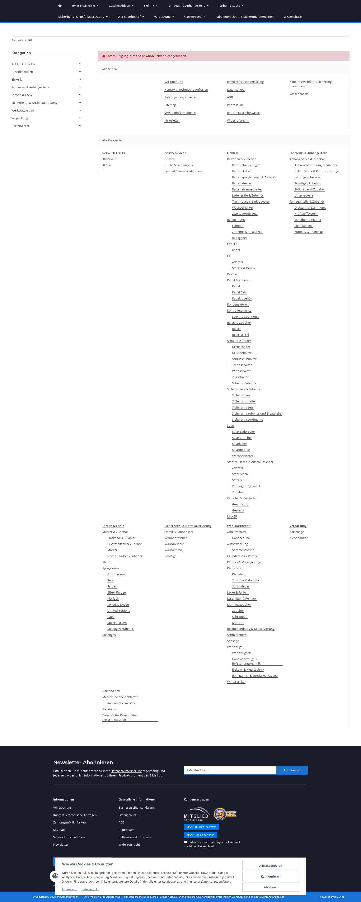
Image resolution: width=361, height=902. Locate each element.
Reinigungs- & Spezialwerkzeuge (255, 675)
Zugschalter (240, 377)
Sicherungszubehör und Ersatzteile (256, 413)
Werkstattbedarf (22, 110)
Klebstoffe (234, 568)
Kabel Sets (239, 292)
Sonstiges (109, 635)
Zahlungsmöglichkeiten (181, 97)
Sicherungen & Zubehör (244, 389)
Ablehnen (271, 887)
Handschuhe (241, 538)
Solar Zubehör (242, 438)
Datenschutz (90, 889)
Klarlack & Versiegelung (243, 562)
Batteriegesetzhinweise (243, 113)
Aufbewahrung (237, 544)
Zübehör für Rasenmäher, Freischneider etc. (120, 717)
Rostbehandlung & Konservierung (251, 629)
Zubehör (238, 492)
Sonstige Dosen (118, 604)
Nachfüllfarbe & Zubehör (124, 556)
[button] (46, 64)
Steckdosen (240, 474)
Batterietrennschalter (247, 189)
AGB (230, 97)
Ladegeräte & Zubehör (247, 195)
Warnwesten (173, 550)
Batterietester (241, 183)
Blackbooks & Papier (121, 538)
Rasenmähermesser (121, 703)
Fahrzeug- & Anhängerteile (30, 87)
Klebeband (239, 574)
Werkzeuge (235, 647)
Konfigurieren (271, 876)
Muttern (238, 623)
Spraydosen (110, 568)
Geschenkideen (22, 72)
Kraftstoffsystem (306, 214)
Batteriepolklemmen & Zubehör (254, 177)
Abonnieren (292, 770)
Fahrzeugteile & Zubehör (307, 201)
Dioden (232, 274)
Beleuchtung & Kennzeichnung (316, 171)
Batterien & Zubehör (241, 159)
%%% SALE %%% (23, 64)
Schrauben (239, 617)
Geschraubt (240, 504)
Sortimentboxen (243, 550)
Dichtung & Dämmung (310, 207)
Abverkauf (109, 159)
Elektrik (16, 79)
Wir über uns (174, 82)
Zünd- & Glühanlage (309, 232)
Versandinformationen (180, 113)
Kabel (236, 250)
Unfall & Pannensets (179, 532)
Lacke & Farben (237, 592)
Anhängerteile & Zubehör (307, 159)
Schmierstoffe (237, 635)
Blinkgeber (239, 238)
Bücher (170, 159)
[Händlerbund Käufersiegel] (225, 814)
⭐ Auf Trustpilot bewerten (201, 827)
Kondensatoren (238, 304)
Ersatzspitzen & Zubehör (124, 544)
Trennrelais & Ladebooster (250, 201)
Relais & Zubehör (239, 323)
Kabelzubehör (242, 298)
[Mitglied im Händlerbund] (197, 814)
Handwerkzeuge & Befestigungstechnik (246, 661)
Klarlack (112, 598)
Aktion (106, 165)
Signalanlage (304, 226)
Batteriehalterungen (246, 165)
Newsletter (172, 120)
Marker (112, 550)
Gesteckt (238, 510)
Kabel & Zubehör (239, 280)
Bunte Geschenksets (179, 165)
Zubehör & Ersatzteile (247, 232)
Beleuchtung (236, 220)
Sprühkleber (240, 586)
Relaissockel (240, 335)
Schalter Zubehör (244, 383)
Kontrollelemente (239, 310)
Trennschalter (242, 365)
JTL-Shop (339, 896)
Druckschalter (242, 353)
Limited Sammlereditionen (183, 171)
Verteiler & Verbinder (242, 498)
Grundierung (116, 574)
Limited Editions (118, 611)
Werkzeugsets (242, 653)
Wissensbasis (293, 17)
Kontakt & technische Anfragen (186, 89)
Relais (236, 329)
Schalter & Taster (239, 341)
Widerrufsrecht (237, 120)
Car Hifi (232, 244)
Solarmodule (241, 450)
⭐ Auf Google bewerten (200, 834)
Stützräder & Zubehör (310, 189)
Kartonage (297, 532)
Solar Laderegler (243, 432)
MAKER (232, 516)
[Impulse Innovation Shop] (60, 5)
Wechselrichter (242, 207)
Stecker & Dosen (243, 268)
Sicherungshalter (244, 401)
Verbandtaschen (176, 538)
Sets (110, 580)
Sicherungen (241, 395)
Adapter (237, 262)
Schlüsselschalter (244, 359)
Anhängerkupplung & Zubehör (316, 165)
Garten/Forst (20, 126)
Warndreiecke (174, 544)
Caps (110, 617)
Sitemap (170, 105)
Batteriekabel (241, 171)
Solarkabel (239, 444)
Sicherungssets (242, 407)
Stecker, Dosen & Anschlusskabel (250, 462)
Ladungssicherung (307, 177)
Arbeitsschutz (236, 532)
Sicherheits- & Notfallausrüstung (34, 103)
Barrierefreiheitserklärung (245, 82)
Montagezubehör (239, 604)
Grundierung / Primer (242, 556)
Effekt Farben (116, 592)
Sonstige (171, 556)
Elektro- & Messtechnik (248, 669)
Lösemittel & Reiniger (242, 598)
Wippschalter (241, 371)
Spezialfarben (117, 623)
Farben (112, 586)
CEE (229, 256)
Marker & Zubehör (115, 532)
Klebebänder (299, 538)
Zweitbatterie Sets (244, 214)
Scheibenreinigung (308, 220)
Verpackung (19, 118)
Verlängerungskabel (246, 486)
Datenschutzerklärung (126, 771)
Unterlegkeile (304, 195)
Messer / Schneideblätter (120, 697)
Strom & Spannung (245, 316)
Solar (230, 426)
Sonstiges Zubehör (308, 183)
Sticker (107, 562)
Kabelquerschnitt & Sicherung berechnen (244, 17)
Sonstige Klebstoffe (245, 580)
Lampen (237, 226)
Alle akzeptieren (270, 865)
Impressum (69, 889)
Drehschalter (241, 347)
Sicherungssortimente (247, 419)
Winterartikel (236, 682)
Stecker (237, 480)
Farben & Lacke (22, 95)
